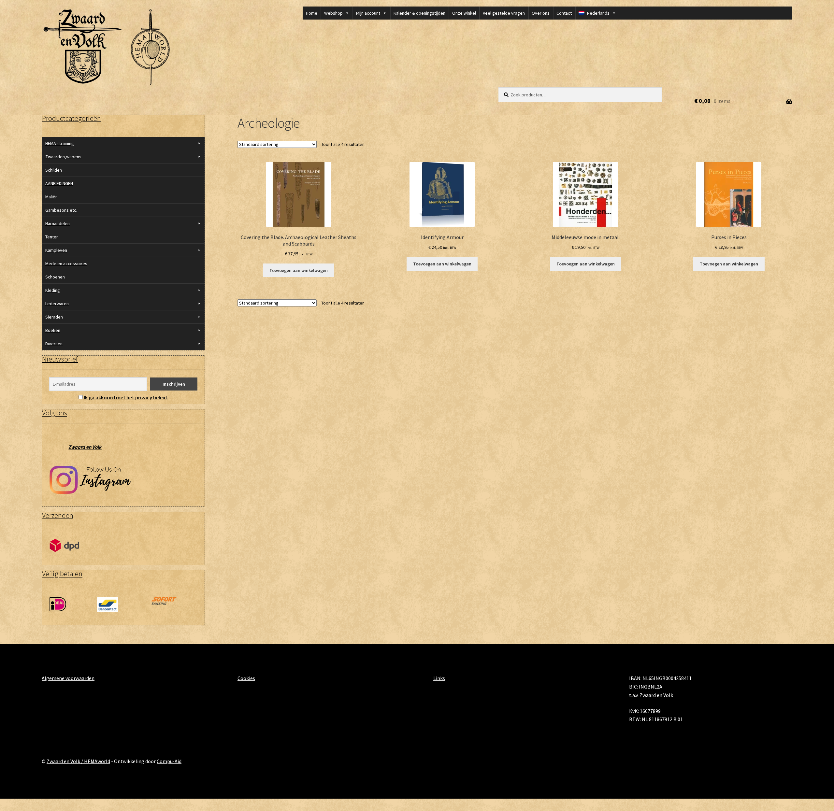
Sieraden (54, 317)
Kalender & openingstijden (419, 13)
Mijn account (368, 13)
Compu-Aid (169, 761)
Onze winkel (464, 13)
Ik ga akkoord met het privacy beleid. (126, 397)
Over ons (541, 13)
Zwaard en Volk (85, 447)
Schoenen (55, 277)
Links (439, 678)
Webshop (333, 13)
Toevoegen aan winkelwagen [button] (298, 270)
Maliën (51, 197)
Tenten (52, 237)
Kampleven (56, 250)
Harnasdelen (57, 223)
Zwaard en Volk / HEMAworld (78, 761)
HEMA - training (59, 143)
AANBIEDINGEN (59, 183)
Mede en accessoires (66, 263)
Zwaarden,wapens (63, 157)
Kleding (52, 290)
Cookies (246, 678)
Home (311, 13)
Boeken (52, 330)
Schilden (53, 170)
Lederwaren (57, 303)
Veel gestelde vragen (504, 13)
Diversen (54, 344)
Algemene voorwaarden (68, 678)
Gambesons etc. (61, 210)
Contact (564, 13)
